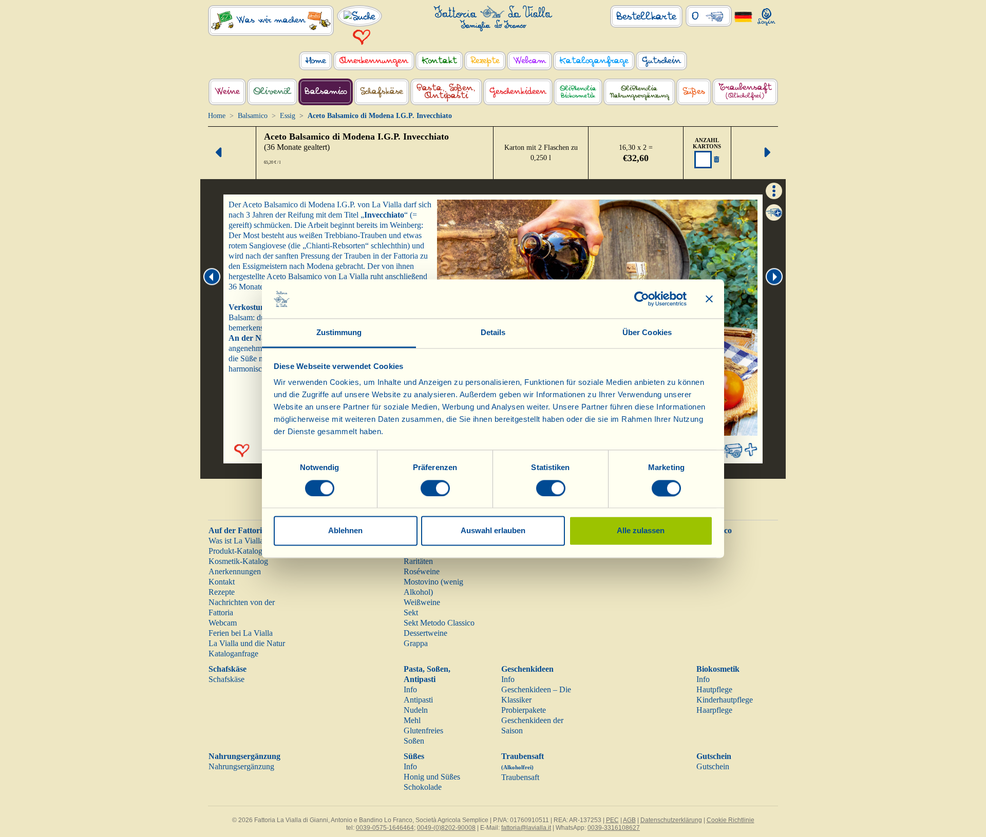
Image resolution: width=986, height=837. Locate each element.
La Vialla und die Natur (246, 643)
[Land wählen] (743, 16)
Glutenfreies (423, 730)
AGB (629, 820)
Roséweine (422, 571)
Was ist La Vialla (235, 540)
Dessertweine (425, 633)
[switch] (435, 488)
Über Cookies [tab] (647, 332)
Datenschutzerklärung (671, 820)
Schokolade (423, 787)
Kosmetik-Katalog (238, 561)
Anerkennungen (234, 571)
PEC (612, 820)
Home (216, 116)
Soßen (414, 740)
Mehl (412, 720)
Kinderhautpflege (724, 699)
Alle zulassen (641, 531)
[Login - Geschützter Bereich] (766, 14)
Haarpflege (714, 710)
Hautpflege (714, 689)
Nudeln (416, 710)
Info (410, 689)
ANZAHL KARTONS (707, 143)
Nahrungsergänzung (244, 756)
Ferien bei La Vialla (240, 633)
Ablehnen (345, 531)
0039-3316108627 (613, 827)
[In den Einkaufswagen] (774, 212)
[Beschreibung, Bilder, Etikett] (774, 189)
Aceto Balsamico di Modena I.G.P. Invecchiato (356, 136)
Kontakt (221, 581)
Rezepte (221, 592)
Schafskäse (227, 669)
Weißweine (422, 602)
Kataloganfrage (233, 653)
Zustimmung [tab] (339, 332)
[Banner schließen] (709, 298)
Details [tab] (493, 332)
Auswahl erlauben (493, 531)
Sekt (411, 612)
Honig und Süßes (432, 776)
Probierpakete (523, 710)
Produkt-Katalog (235, 551)
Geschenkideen (527, 669)
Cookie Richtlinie (730, 820)
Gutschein (713, 756)
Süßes (414, 756)
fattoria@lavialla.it (526, 827)
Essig (287, 116)
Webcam (222, 622)
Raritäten (418, 561)
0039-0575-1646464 (385, 827)
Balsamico (253, 116)
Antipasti (418, 699)
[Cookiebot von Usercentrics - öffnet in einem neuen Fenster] (642, 298)
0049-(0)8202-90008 (446, 827)
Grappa (416, 643)
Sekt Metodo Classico (439, 622)
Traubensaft (520, 777)
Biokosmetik (718, 669)
